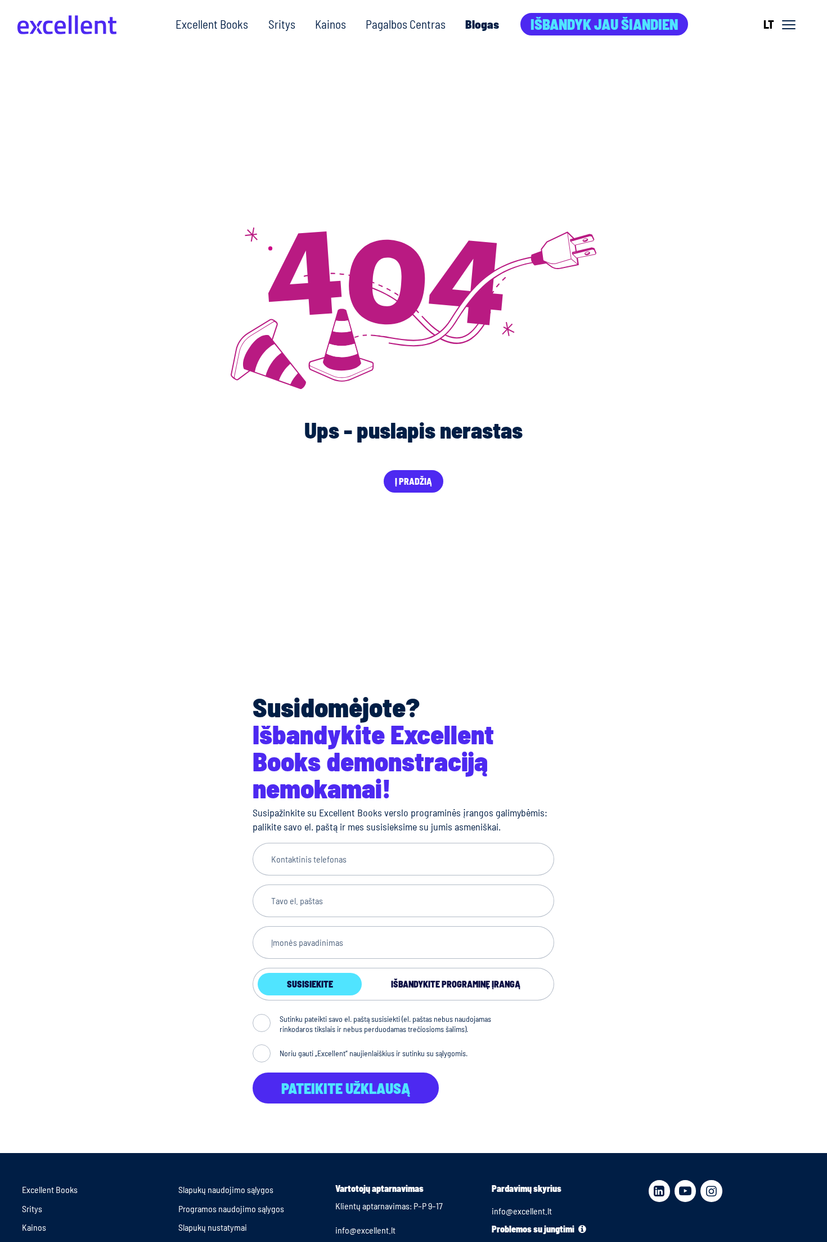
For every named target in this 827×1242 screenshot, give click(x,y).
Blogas (482, 24)
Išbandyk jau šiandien (604, 24)
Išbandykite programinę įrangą (455, 984)
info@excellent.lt (365, 1230)
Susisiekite (310, 984)
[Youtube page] (685, 1190)
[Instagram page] (711, 1190)
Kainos (330, 24)
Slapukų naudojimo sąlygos (225, 1189)
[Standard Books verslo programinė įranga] (66, 25)
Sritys (281, 24)
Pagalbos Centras (406, 24)
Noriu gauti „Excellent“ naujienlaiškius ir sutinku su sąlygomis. (374, 1053)
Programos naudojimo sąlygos (231, 1208)
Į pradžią (413, 481)
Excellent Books (212, 24)
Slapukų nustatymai (212, 1227)
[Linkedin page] (659, 1190)
